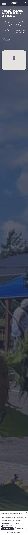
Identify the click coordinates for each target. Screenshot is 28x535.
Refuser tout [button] (20, 528)
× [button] (26, 512)
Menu (4, 3)
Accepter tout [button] (7, 528)
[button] (14, 532)
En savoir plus (18, 520)
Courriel (7, 39)
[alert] (14, 523)
